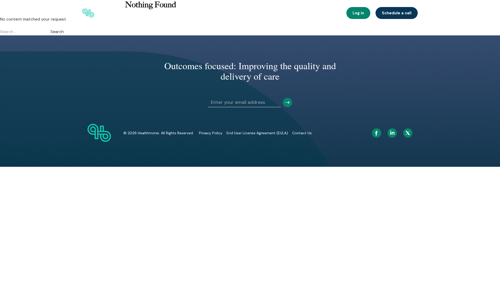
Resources (304, 13)
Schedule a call (396, 13)
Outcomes (218, 13)
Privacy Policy (210, 133)
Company (278, 13)
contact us (302, 133)
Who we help (165, 13)
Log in (358, 13)
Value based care (249, 13)
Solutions (193, 13)
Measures (330, 13)
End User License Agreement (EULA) (257, 133)
